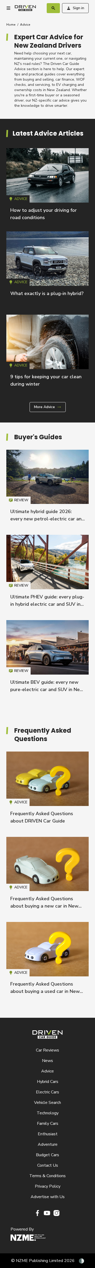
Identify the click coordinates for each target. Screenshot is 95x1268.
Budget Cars (47, 1155)
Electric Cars (47, 1092)
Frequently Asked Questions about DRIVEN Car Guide (47, 790)
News (47, 1061)
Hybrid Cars (47, 1082)
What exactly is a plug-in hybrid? (47, 293)
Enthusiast (48, 1134)
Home (10, 25)
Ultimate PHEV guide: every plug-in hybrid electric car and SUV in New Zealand (47, 604)
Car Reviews (47, 1050)
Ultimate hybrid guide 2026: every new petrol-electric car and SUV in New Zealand (47, 518)
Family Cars (47, 1123)
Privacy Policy (47, 1186)
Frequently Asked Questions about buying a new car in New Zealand (44, 906)
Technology (48, 1113)
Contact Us (47, 1165)
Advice (25, 25)
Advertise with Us (48, 1197)
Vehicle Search (47, 1102)
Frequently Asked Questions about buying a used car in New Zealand (45, 991)
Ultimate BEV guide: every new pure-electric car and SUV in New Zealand (47, 689)
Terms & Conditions (47, 1176)
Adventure (48, 1144)
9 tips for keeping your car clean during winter (47, 353)
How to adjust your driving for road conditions (47, 186)
